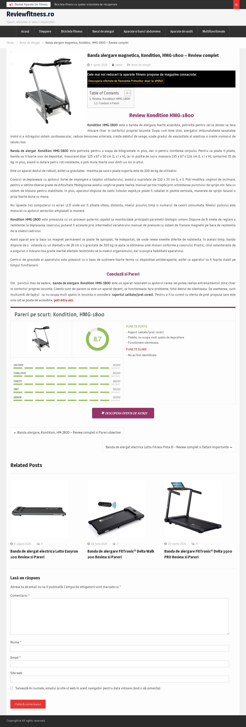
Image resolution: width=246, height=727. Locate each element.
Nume (15, 642)
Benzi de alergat (103, 31)
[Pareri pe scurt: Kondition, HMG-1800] (41, 339)
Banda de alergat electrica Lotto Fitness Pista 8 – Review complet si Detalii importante (167, 447)
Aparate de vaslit (181, 31)
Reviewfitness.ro (30, 14)
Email (15, 657)
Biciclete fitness (71, 31)
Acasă (25, 31)
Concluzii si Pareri (109, 103)
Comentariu (20, 595)
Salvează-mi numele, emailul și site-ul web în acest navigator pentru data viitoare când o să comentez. (88, 688)
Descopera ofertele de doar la (125, 81)
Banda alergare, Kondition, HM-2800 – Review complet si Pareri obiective (69, 432)
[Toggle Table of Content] (125, 93)
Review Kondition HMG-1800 (111, 99)
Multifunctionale (214, 31)
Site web (16, 673)
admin (119, 65)
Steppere (45, 31)
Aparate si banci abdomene (142, 31)
